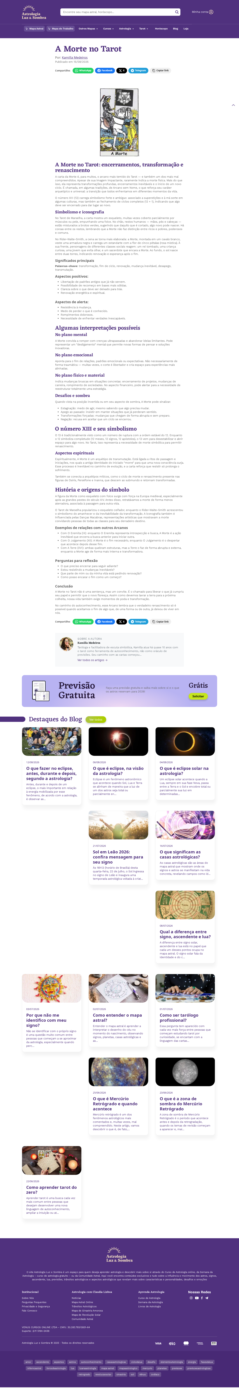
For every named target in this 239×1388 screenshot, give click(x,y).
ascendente (42, 1362)
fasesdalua (207, 1362)
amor (28, 1362)
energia (192, 1362)
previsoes (177, 1368)
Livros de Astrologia (149, 1306)
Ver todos (95, 720)
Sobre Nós (28, 1298)
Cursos (107, 28)
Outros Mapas (87, 28)
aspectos (59, 1362)
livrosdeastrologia (56, 1368)
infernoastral (34, 1368)
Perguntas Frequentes (34, 1302)
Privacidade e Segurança (36, 1306)
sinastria (121, 1374)
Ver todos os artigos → (93, 660)
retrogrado (84, 1374)
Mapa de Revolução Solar (86, 1314)
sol (132, 1374)
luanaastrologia (87, 1368)
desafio (151, 1362)
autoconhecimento (91, 1362)
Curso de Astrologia (149, 1298)
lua (72, 1368)
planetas (162, 1368)
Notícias (76, 1298)
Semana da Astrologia (150, 1302)
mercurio (147, 1368)
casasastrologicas (116, 1362)
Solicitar (198, 696)
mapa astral (107, 1368)
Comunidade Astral (82, 1319)
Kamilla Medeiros (75, 57)
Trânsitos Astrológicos (84, 1306)
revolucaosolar (103, 1374)
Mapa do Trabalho (62, 28)
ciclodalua (136, 1362)
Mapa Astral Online (82, 1302)
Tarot (142, 28)
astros (72, 1362)
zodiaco (155, 1374)
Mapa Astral (36, 28)
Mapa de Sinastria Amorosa (87, 1310)
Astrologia (125, 28)
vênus (142, 1374)
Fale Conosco (29, 1310)
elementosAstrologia (172, 1362)
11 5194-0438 (42, 1330)
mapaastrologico (128, 1368)
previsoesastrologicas (199, 1368)
